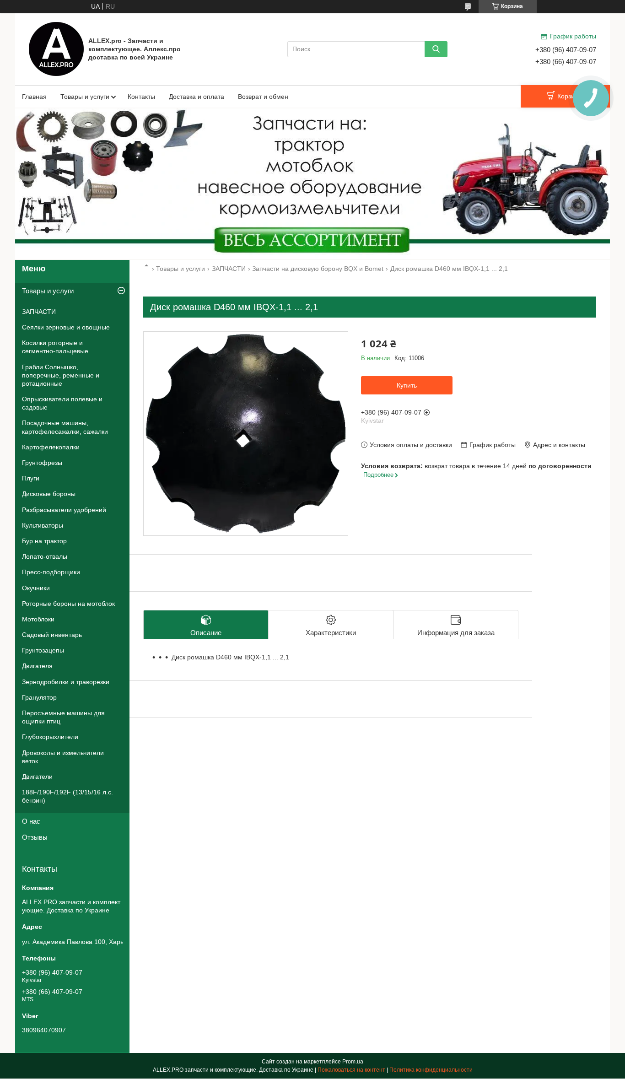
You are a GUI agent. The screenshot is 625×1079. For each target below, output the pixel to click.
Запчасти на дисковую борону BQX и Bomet (317, 268)
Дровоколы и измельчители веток (63, 757)
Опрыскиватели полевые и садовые (62, 403)
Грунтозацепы (43, 650)
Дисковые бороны (48, 493)
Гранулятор (39, 697)
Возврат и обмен (263, 96)
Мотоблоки (38, 619)
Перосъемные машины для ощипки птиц (63, 717)
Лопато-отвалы (44, 556)
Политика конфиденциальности (431, 1070)
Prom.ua (352, 1061)
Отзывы (35, 837)
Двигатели (37, 776)
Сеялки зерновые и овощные (66, 327)
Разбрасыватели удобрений (64, 509)
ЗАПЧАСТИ (229, 268)
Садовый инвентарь (52, 634)
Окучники (36, 588)
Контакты (141, 96)
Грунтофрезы (42, 462)
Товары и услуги (84, 96)
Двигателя (37, 665)
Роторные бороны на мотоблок (68, 603)
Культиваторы (42, 525)
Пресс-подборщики (51, 572)
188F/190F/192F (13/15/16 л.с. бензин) (67, 796)
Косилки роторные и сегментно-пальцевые (55, 347)
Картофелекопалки (51, 447)
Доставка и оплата (196, 96)
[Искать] (436, 49)
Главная (34, 96)
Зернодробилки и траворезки (65, 681)
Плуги (30, 478)
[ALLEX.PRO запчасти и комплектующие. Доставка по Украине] (56, 48)
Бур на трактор (44, 541)
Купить (407, 385)
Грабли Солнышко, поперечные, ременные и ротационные (60, 375)
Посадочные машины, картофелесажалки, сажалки (65, 427)
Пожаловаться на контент (351, 1070)
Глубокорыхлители (50, 736)
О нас (31, 821)
